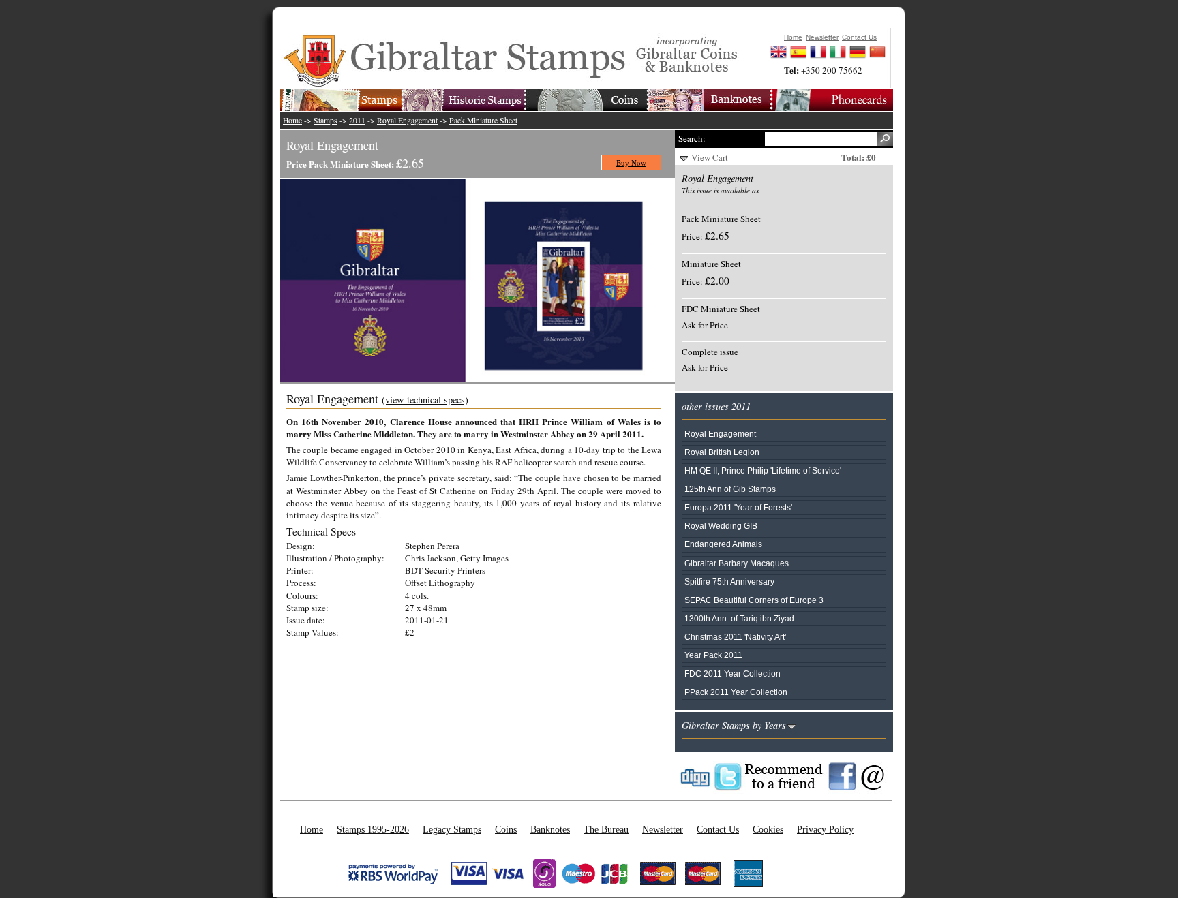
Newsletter (662, 829)
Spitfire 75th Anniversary (729, 581)
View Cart (709, 157)
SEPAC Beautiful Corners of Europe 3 (754, 599)
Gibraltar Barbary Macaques (736, 563)
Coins (506, 829)
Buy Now (631, 162)
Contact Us (718, 829)
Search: (692, 138)
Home (292, 120)
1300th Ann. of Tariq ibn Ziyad (739, 618)
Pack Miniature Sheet (483, 120)
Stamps (325, 120)
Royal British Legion (721, 452)
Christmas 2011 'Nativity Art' (735, 636)
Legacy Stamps (452, 829)
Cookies (768, 829)
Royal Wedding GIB (720, 525)
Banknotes (550, 829)
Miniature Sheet (711, 264)
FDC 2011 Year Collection (732, 673)
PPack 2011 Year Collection (735, 691)
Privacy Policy (825, 829)
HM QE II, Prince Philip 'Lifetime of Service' (762, 470)
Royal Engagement (407, 120)
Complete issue (710, 351)
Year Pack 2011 (713, 655)
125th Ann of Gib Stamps (730, 488)
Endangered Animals (723, 544)
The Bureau (606, 829)
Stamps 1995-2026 (373, 829)
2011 (357, 120)
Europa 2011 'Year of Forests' (738, 507)
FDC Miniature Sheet (721, 309)
